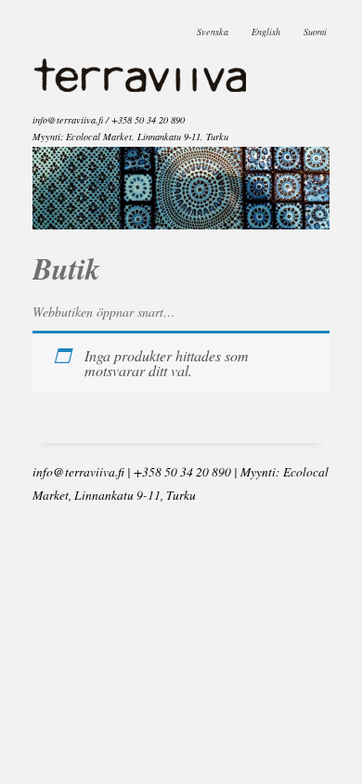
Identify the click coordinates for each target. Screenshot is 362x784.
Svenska (212, 27)
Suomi (315, 27)
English (266, 27)
